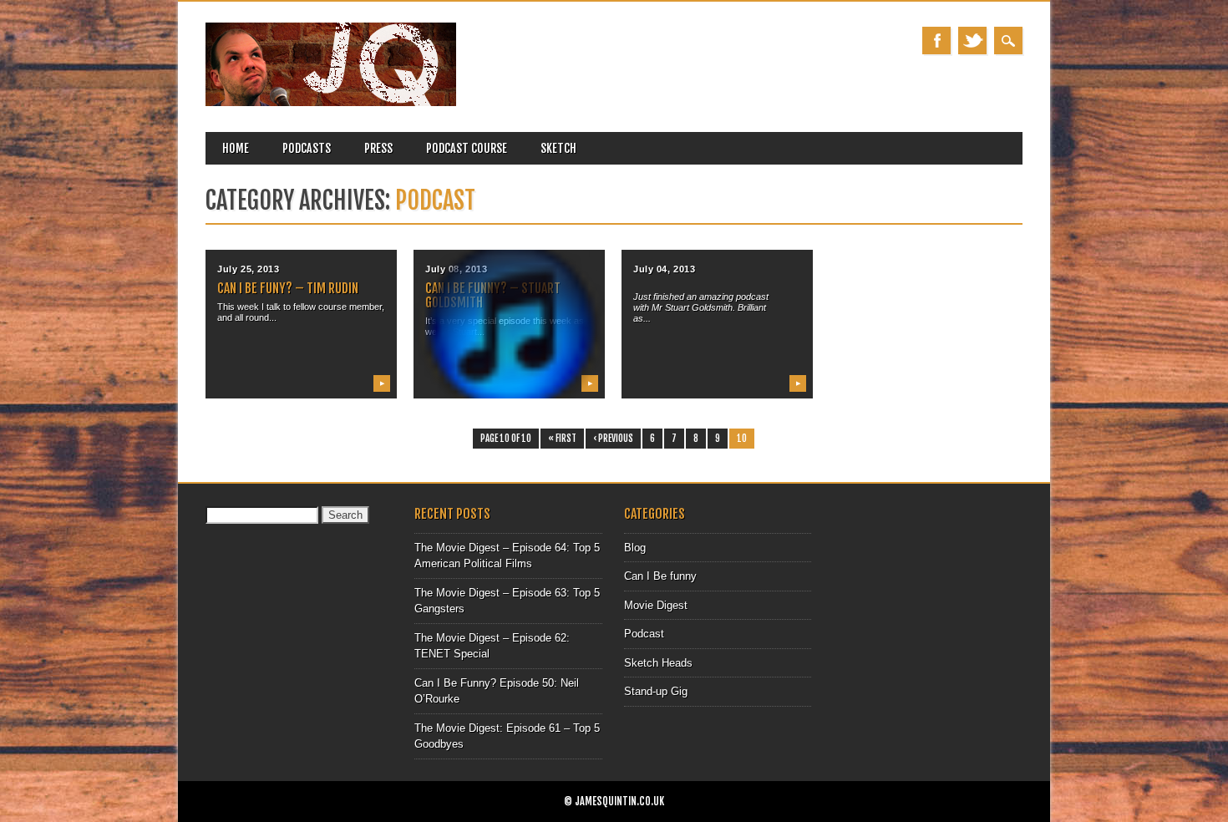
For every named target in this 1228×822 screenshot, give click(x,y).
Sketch (558, 148)
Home (235, 148)
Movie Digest (656, 605)
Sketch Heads (658, 663)
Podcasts (306, 148)
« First (562, 438)
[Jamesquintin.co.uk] (331, 102)
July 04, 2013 (664, 269)
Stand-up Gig (656, 691)
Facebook (936, 40)
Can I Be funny (660, 576)
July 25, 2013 (248, 269)
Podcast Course (466, 148)
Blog (635, 547)
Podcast (644, 633)
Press (378, 148)
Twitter (972, 40)
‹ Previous (613, 438)
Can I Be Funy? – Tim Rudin (287, 288)
